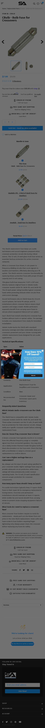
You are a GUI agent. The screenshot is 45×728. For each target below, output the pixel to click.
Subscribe (33, 375)
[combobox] (26, 367)
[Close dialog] (42, 351)
